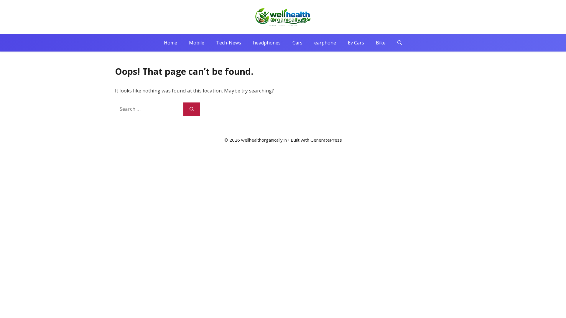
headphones (267, 42)
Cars (297, 42)
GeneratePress (326, 140)
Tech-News (228, 42)
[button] (399, 43)
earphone (325, 42)
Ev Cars (356, 42)
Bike (381, 42)
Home (170, 42)
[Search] (191, 109)
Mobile (196, 42)
